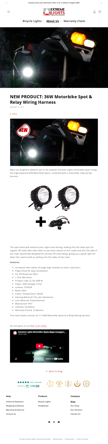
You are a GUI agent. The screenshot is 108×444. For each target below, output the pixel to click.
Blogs (73, 402)
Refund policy (57, 439)
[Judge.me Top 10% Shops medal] (77, 383)
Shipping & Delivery (15, 406)
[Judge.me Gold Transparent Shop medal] (50, 383)
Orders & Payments (15, 402)
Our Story (75, 406)
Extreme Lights (30, 439)
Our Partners (76, 410)
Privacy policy (69, 439)
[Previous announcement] (6, 3)
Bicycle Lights (44, 402)
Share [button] (14, 114)
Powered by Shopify (43, 439)
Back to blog (55, 371)
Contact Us (11, 414)
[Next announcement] (101, 3)
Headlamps (43, 406)
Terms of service (82, 439)
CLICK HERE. (41, 325)
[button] (8, 12)
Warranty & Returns (15, 410)
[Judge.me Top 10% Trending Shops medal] (86, 383)
